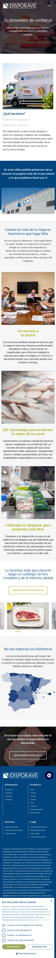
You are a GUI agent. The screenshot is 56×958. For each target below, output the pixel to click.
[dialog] (27, 928)
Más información (43, 920)
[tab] (28, 113)
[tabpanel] (28, 140)
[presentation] (4, 632)
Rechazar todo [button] (39, 947)
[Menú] (49, 5)
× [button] (51, 901)
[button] (27, 953)
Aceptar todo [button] (14, 947)
